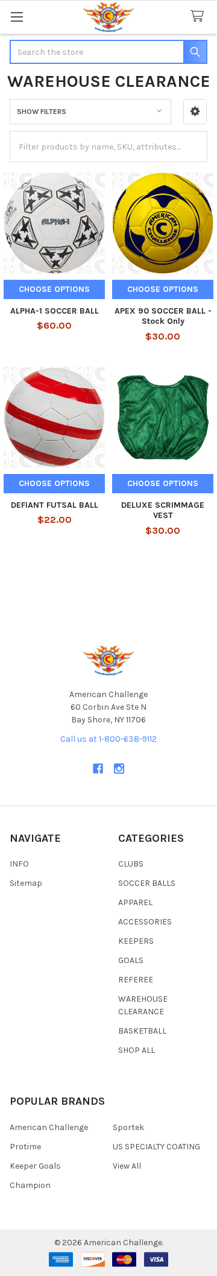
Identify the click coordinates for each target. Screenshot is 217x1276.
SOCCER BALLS (146, 883)
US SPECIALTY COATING (156, 1147)
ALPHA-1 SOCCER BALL (54, 311)
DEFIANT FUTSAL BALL (54, 505)
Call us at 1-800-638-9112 (108, 739)
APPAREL (135, 902)
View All (127, 1166)
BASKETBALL (142, 1031)
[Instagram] (119, 768)
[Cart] (199, 17)
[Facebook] (98, 768)
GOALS (130, 960)
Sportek (128, 1127)
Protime (25, 1147)
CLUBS (130, 864)
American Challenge (49, 1127)
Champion (30, 1185)
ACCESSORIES (145, 922)
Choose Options (54, 289)
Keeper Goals (35, 1166)
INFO (19, 864)
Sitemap (26, 883)
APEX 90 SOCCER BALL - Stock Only (163, 316)
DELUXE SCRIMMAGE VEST (162, 510)
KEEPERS (136, 941)
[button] (195, 111)
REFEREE (135, 979)
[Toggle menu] (16, 16)
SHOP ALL (136, 1050)
